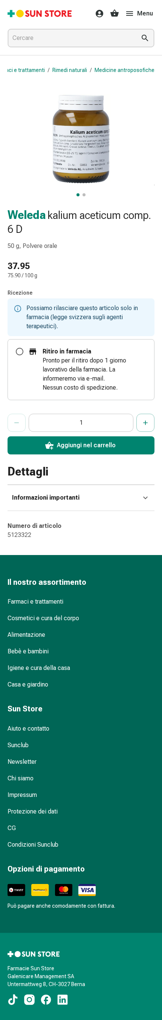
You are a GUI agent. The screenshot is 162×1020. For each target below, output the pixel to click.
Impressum (22, 794)
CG (12, 828)
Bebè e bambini (28, 651)
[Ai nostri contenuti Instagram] (29, 999)
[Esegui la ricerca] (145, 38)
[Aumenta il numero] (145, 423)
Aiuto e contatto (28, 728)
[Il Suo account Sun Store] (97, 13)
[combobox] (70, 38)
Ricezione (20, 292)
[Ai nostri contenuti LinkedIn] (62, 999)
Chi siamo (21, 778)
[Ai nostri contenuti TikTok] (13, 999)
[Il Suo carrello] (114, 13)
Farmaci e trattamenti (35, 601)
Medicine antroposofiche (124, 70)
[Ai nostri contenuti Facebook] (46, 999)
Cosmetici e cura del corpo (43, 618)
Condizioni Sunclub (33, 844)
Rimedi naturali (69, 70)
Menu (145, 13)
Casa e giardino (28, 684)
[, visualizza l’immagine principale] (77, 194)
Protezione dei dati (33, 811)
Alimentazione (26, 634)
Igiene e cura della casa (39, 667)
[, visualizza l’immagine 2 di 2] (84, 194)
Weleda (27, 215)
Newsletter (22, 761)
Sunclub (18, 745)
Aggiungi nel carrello (86, 445)
